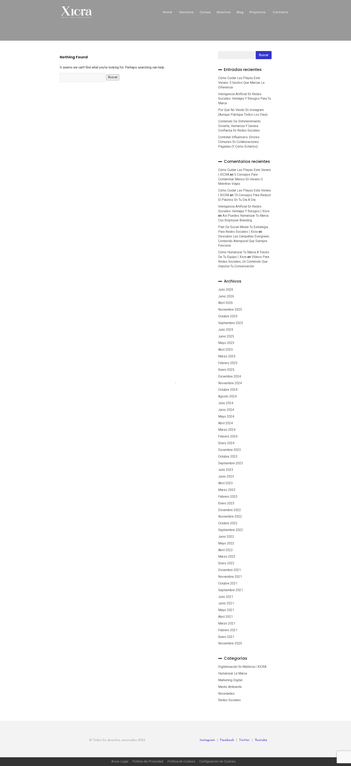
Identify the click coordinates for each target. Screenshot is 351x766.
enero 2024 (226, 443)
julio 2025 (225, 330)
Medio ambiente (230, 687)
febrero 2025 (227, 363)
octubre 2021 (227, 583)
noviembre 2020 (230, 643)
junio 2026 (226, 296)
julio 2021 (225, 597)
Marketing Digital (230, 680)
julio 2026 (225, 290)
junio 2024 (226, 410)
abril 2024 (225, 423)
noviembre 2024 (230, 383)
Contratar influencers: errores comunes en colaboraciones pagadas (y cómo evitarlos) (238, 141)
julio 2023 (225, 470)
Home (167, 12)
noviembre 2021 (230, 577)
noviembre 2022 (230, 516)
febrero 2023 (227, 496)
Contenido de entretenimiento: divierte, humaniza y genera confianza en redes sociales (239, 126)
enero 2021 (226, 637)
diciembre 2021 (229, 570)
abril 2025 (225, 349)
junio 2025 (226, 336)
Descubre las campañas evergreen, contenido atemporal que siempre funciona (244, 241)
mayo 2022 (226, 543)
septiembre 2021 (230, 590)
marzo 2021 (226, 623)
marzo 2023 (226, 490)
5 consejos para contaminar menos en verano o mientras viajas (240, 179)
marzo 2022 (226, 556)
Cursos (205, 12)
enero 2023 (226, 503)
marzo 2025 (226, 356)
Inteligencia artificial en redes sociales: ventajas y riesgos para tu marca (244, 98)
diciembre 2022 (229, 510)
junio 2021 (226, 603)
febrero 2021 (227, 630)
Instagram (207, 740)
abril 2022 (225, 550)
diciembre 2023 (229, 450)
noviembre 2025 (230, 309)
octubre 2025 (227, 316)
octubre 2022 (227, 523)
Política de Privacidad (147, 761)
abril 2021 (225, 617)
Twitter (244, 740)
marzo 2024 (226, 430)
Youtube (261, 740)
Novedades (226, 693)
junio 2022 (226, 537)
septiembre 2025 (230, 323)
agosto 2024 (227, 396)
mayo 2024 (226, 416)
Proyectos (258, 12)
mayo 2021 (226, 610)
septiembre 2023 (230, 463)
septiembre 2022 (230, 530)
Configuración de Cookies (217, 761)
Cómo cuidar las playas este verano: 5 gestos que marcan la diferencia (241, 82)
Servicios (186, 12)
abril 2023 (225, 483)
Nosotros (224, 12)
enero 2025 (226, 370)
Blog (240, 12)
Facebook (227, 740)
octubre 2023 (227, 456)
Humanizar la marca (232, 673)
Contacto (280, 12)
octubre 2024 (227, 390)
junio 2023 (226, 476)
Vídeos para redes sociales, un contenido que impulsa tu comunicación (243, 261)
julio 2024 (225, 403)
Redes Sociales (229, 700)
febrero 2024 (227, 436)
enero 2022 (226, 563)
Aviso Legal (119, 761)
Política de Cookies (181, 761)
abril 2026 (225, 303)
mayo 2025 (226, 343)
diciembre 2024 (229, 376)
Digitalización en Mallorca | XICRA (242, 667)
